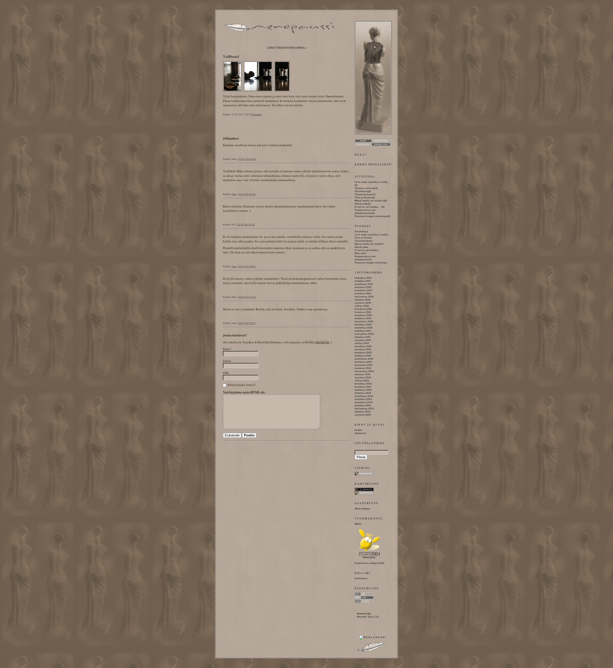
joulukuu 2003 (363, 405)
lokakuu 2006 (362, 299)
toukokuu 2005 (363, 352)
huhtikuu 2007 (363, 281)
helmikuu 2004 (363, 399)
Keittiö (358, 430)
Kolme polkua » (297, 47)
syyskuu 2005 (363, 340)
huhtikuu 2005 (363, 355)
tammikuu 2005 (364, 365)
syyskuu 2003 (363, 414)
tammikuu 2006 (364, 327)
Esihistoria (361, 578)
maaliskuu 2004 (364, 396)
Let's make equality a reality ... (373, 182)
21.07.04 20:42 (247, 194)
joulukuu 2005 (363, 330)
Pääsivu (282, 47)
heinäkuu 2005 (363, 346)
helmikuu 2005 (363, 362)
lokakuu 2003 (362, 411)
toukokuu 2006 (363, 315)
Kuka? (227, 349)
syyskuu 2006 (363, 302)
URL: (226, 373)
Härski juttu (361, 203)
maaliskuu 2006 (364, 321)
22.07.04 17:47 (247, 297)
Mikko (358, 524)
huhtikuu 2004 (363, 393)
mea (234, 194)
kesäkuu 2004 (363, 386)
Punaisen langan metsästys (371, 216)
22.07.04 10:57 (247, 266)
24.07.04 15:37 (247, 323)
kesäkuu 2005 (363, 349)
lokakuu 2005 (362, 337)
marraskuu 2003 (364, 408)
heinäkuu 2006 (363, 309)
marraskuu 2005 (364, 334)
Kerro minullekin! (373, 164)
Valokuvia (360, 433)
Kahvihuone (367, 484)
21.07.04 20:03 (247, 159)
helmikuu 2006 (363, 324)
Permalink (256, 114)
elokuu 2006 (362, 306)
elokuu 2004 (362, 380)
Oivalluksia (361, 191)
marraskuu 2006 (364, 296)
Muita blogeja (362, 508)
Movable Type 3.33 (368, 616)
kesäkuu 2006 (363, 312)
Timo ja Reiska (363, 197)
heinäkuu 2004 (363, 383)
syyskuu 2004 (363, 377)
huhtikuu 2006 (363, 318)
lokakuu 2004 (362, 374)
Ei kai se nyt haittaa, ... (368, 207)
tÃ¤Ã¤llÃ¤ (322, 342)
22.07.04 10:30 (246, 224)
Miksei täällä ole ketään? (369, 200)
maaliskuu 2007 (364, 284)
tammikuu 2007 (364, 290)
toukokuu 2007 (363, 278)
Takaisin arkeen (364, 188)
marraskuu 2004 (364, 371)
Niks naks (360, 253)
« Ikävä (271, 47)
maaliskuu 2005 (364, 358)
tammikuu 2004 (364, 402)
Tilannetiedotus (364, 194)
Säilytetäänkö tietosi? (241, 385)
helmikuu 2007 (363, 287)
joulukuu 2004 (363, 368)
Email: (227, 361)
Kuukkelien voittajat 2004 (369, 563)
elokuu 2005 (362, 343)
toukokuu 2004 (363, 390)
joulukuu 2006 (363, 293)
